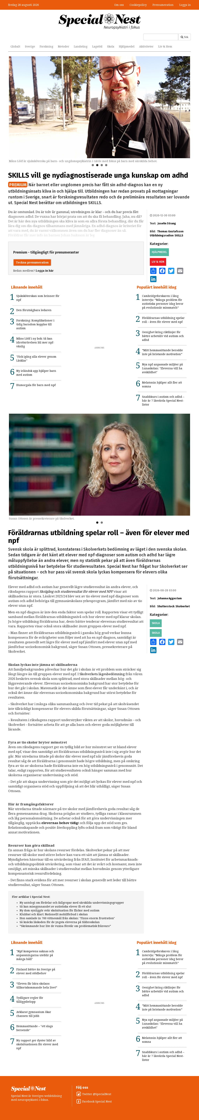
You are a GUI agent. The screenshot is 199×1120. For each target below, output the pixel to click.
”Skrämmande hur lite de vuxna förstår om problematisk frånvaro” (65, 926)
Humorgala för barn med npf (36, 385)
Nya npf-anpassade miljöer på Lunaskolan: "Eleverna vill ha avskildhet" (162, 368)
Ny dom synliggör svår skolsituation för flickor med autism (60, 910)
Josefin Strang (167, 223)
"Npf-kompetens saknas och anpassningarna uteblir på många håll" (35, 955)
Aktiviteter (146, 46)
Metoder (63, 46)
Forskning (46, 46)
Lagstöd (97, 46)
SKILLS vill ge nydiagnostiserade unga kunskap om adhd (98, 175)
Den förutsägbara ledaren (33, 310)
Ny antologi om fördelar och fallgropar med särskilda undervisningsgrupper (72, 902)
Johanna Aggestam (170, 598)
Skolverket (182, 606)
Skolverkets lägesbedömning (102, 674)
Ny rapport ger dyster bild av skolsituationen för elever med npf (37, 1044)
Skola (110, 46)
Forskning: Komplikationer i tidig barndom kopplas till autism (35, 324)
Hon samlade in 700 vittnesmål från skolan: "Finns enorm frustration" (67, 918)
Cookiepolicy (138, 4)
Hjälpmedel (126, 46)
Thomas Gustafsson (170, 231)
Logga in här (45, 270)
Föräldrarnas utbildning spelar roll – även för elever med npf (98, 536)
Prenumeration (163, 4)
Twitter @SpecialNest (96, 1094)
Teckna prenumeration (32, 262)
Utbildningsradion (162, 235)
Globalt (15, 46)
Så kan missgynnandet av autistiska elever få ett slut (55, 906)
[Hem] (99, 21)
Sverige (30, 46)
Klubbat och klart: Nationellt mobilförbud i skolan (54, 914)
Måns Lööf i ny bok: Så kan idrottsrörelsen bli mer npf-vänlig (35, 342)
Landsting (80, 46)
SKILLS (179, 235)
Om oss (119, 4)
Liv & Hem (165, 46)
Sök (186, 37)
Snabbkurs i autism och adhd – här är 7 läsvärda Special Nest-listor (163, 400)
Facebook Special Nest (97, 1101)
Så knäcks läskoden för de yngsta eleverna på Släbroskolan (60, 922)
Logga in (185, 4)
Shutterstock (166, 606)
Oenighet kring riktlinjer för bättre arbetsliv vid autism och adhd (163, 336)
